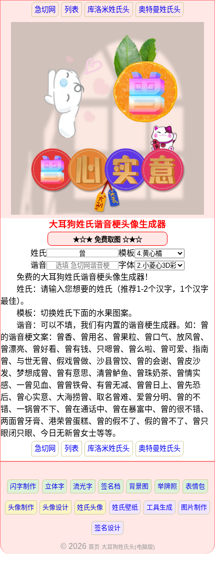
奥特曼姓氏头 (159, 10)
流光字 (82, 486)
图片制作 (194, 507)
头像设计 (55, 507)
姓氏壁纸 (125, 507)
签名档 (110, 486)
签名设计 (107, 527)
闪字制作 (23, 486)
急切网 (45, 10)
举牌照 (167, 486)
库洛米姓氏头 (109, 10)
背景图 (138, 486)
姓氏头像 (90, 507)
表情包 (195, 486)
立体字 (54, 486)
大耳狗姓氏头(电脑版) (128, 547)
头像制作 (21, 507)
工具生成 (159, 507)
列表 (71, 10)
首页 (94, 547)
